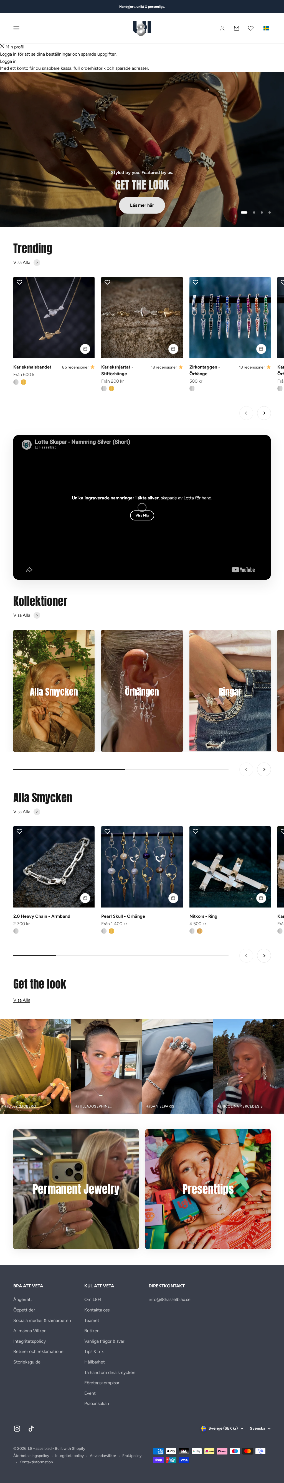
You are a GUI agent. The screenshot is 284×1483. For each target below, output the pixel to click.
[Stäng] (2, 47)
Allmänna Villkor (29, 1330)
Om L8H (92, 1299)
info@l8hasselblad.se (170, 1299)
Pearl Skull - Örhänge (123, 916)
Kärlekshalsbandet (32, 367)
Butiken (92, 1330)
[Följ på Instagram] (17, 1428)
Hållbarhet (94, 1362)
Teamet (91, 1320)
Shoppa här (36, 205)
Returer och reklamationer (39, 1351)
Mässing (199, 931)
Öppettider (24, 1310)
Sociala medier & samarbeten (42, 1320)
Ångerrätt (22, 1299)
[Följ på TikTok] (31, 1428)
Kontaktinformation (36, 1462)
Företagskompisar (101, 1382)
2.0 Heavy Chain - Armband (41, 916)
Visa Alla (21, 1000)
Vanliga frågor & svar (104, 1341)
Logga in (8, 61)
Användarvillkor (103, 1455)
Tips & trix (94, 1351)
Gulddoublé (23, 382)
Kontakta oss (97, 1310)
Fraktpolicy (131, 1455)
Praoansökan (96, 1403)
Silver (16, 382)
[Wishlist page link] (250, 28)
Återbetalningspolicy (31, 1455)
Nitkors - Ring (203, 916)
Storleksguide (26, 1362)
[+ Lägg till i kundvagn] (85, 349)
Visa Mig (142, 515)
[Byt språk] (266, 28)
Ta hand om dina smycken (109, 1372)
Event (90, 1393)
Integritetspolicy (29, 1341)
